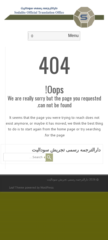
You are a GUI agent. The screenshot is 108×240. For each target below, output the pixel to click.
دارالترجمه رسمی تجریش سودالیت (66, 150)
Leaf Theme (16, 187)
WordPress (46, 187)
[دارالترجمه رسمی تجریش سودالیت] (54, 27)
